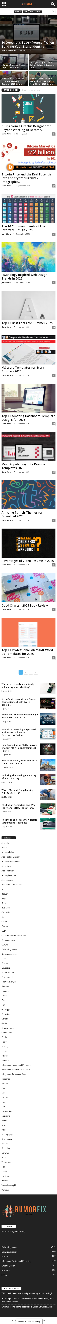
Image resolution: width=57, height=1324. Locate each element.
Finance (5, 991)
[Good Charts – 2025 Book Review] (28, 587)
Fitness (5, 996)
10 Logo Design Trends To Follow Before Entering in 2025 (42, 65)
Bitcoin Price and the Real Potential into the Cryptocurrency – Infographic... (27, 178)
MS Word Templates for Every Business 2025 (23, 369)
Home (24, 90)
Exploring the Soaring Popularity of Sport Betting (19, 777)
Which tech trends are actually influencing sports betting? (18, 686)
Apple (26, 12)
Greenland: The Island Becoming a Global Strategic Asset (20, 716)
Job (3, 1088)
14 (54, 424)
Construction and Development (15, 935)
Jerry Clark (6, 234)
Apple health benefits (11, 861)
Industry (5, 1060)
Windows (5, 1190)
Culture (5, 945)
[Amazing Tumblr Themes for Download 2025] (28, 494)
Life (3, 1107)
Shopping (6, 1148)
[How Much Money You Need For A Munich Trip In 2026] (47, 765)
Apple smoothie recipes (12, 884)
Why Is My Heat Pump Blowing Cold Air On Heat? (18, 792)
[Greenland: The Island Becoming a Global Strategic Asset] (47, 719)
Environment (7, 977)
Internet (5, 1083)
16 (54, 472)
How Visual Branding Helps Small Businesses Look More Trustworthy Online (19, 732)
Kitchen (5, 1097)
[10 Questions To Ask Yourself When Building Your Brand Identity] (28, 34)
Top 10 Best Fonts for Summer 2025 (27, 323)
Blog (3, 898)
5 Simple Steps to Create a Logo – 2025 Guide (14, 66)
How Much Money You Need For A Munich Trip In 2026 (19, 762)
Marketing (6, 1116)
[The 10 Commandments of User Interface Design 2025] (28, 208)
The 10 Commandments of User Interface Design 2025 (24, 228)
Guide (4, 1037)
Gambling (6, 1014)
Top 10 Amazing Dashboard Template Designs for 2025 (28, 418)
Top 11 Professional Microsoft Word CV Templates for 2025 (27, 652)
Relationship (7, 1139)
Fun (3, 1005)
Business (6, 908)
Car (3, 917)
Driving (5, 963)
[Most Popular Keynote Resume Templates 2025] (28, 446)
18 (54, 327)
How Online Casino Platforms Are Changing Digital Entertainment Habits (19, 747)
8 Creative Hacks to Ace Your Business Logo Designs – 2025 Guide (13, 81)
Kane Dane (6, 134)
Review (5, 1144)
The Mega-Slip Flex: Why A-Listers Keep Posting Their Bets (19, 821)
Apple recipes (8, 880)
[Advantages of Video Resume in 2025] (28, 543)
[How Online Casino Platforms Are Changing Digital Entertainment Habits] (47, 749)
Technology (7, 1162)
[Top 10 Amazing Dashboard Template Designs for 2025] (28, 398)
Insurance (6, 1079)
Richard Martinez (9, 50)
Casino (5, 926)
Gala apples (7, 1009)
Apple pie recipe (9, 875)
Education (6, 968)
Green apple (7, 1033)
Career (4, 921)
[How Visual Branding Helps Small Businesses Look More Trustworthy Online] (47, 733)
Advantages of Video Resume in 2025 (28, 561)
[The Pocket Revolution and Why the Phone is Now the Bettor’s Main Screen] (47, 809)
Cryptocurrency (8, 940)
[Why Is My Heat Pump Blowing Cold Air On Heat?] (47, 794)
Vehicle (5, 1181)
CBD (4, 931)
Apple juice (6, 866)
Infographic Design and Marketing (16, 1065)
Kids (3, 1093)
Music (4, 1120)
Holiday (5, 1046)
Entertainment (8, 972)
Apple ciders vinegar (10, 857)
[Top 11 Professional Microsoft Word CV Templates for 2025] (28, 632)
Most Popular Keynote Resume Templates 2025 (23, 466)
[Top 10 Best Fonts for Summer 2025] (28, 305)
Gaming (5, 1019)
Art (3, 889)
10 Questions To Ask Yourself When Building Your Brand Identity (28, 44)
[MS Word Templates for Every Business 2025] (28, 349)
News (4, 1125)
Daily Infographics (9, 949)
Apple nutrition (8, 871)
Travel (4, 1171)
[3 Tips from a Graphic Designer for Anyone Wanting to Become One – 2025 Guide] (28, 108)
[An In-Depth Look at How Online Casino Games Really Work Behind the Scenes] (47, 703)
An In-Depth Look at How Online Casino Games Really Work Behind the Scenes (28, 1300)
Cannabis (6, 912)
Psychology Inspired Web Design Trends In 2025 (24, 276)
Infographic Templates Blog (14, 1074)
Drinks (4, 958)
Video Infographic (9, 1185)
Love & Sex (7, 1111)
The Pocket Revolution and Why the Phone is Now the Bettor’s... (18, 806)
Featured (5, 986)
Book (4, 903)
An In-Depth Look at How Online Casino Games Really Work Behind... (19, 702)
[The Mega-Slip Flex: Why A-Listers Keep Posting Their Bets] (47, 824)
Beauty (5, 894)
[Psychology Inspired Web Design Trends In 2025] (28, 257)
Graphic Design (8, 1028)
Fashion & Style (9, 982)
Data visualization (9, 954)
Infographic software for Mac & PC (17, 1070)
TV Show (6, 1176)
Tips (3, 1167)
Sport (4, 1157)
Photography (7, 1134)
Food (4, 1000)
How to (5, 1056)
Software (5, 1153)
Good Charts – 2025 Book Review (25, 605)
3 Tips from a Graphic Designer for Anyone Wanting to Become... (26, 128)
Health (4, 1042)
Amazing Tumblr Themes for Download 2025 (22, 514)
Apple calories (35, 12)
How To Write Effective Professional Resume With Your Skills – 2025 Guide (42, 81)
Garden (5, 1023)
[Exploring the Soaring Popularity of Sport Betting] (47, 779)
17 (54, 186)
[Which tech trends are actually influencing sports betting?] (47, 688)
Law (3, 1102)
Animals (18, 12)
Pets (4, 1130)
